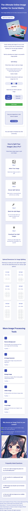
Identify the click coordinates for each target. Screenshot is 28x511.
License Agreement (21, 501)
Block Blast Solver (12, 503)
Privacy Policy (13, 501)
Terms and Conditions (5, 501)
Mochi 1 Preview (6, 505)
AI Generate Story (15, 505)
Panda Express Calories (8, 506)
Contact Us (16, 506)
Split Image (14, 104)
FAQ (24, 506)
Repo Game (9, 508)
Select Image (14, 121)
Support (21, 506)
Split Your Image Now (8, 17)
